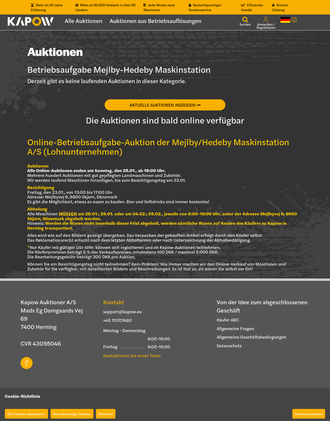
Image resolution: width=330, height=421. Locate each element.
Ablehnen (105, 413)
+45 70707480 (117, 320)
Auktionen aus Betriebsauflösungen (155, 20)
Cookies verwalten (309, 413)
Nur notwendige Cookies (72, 413)
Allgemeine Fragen (235, 328)
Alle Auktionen (83, 20)
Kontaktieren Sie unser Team (132, 355)
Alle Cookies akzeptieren (26, 413)
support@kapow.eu (122, 311)
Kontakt (113, 302)
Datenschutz (229, 345)
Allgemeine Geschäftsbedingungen (252, 337)
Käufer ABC (228, 320)
